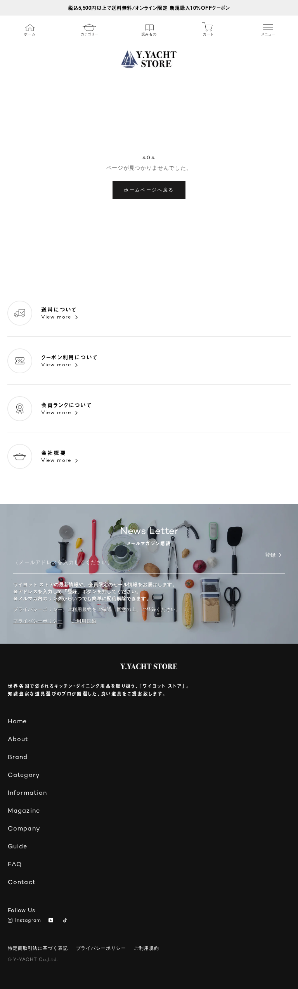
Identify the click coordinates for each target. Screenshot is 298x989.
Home (17, 722)
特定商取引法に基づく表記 (38, 948)
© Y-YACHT (33, 960)
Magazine (24, 811)
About (18, 740)
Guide (18, 847)
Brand (18, 757)
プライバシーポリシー (37, 621)
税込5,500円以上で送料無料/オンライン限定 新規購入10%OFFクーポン (149, 7)
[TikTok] (66, 921)
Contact (22, 882)
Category (24, 775)
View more (56, 317)
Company (24, 829)
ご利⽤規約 (84, 621)
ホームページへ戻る (149, 190)
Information (27, 793)
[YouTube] (52, 921)
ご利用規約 (146, 948)
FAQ (15, 865)
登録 (270, 555)
